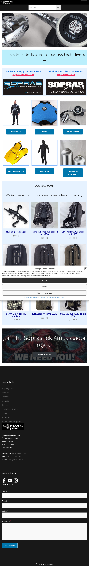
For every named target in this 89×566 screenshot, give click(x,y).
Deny (44, 286)
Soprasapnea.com (23, 74)
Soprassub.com (66, 74)
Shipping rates (8, 388)
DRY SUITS (16, 131)
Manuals (5, 401)
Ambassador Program (11, 421)
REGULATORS (73, 131)
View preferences (44, 293)
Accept (44, 280)
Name (5, 491)
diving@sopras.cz (15, 459)
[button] (85, 269)
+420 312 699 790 (19, 453)
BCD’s (44, 131)
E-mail (5, 501)
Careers (5, 396)
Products (6, 392)
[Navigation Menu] (84, 2)
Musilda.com (48, 564)
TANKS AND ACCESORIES (72, 173)
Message (6, 521)
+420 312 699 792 (13, 456)
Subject (5, 511)
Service (5, 405)
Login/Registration (10, 409)
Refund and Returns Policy (55, 297)
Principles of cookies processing (34, 297)
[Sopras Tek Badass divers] (7, 2)
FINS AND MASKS (16, 171)
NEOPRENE (44, 171)
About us (6, 417)
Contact (5, 413)
